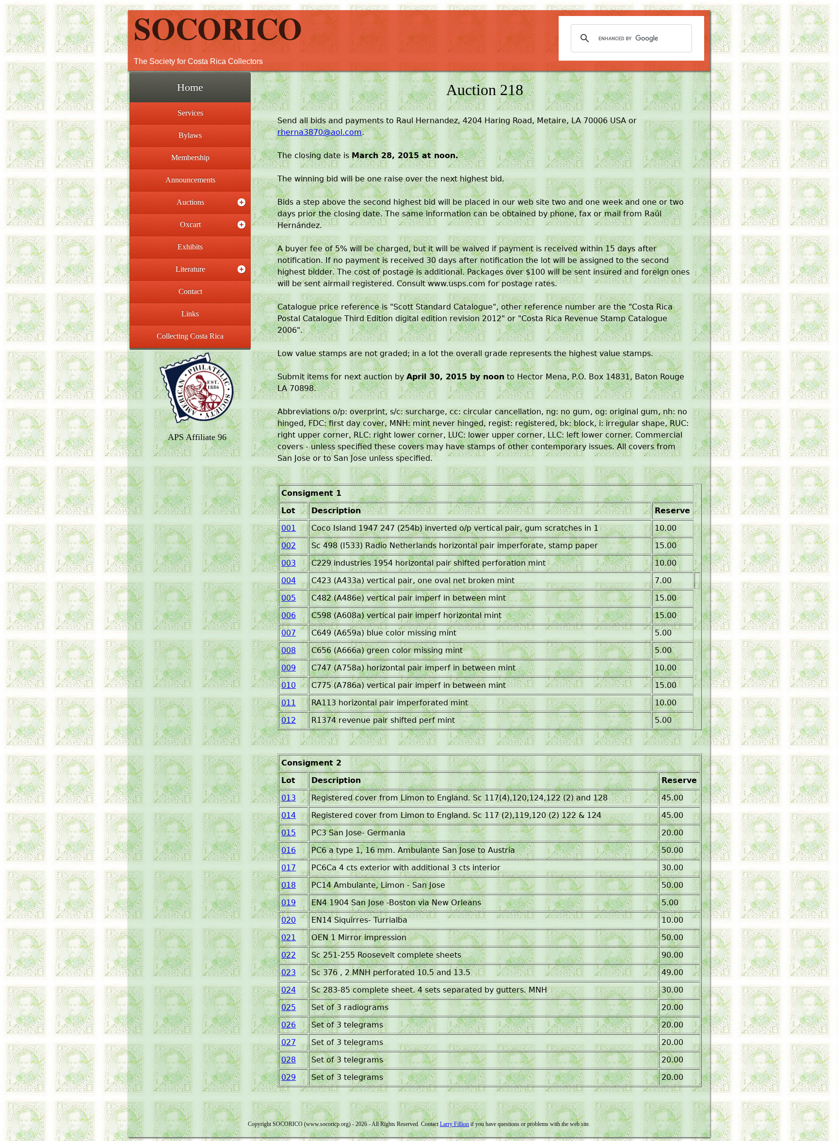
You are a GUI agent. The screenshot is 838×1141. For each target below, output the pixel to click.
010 (288, 685)
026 (288, 1024)
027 (288, 1042)
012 (288, 720)
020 (288, 920)
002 (288, 545)
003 (288, 563)
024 (288, 989)
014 (288, 815)
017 (288, 867)
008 (288, 650)
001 (288, 528)
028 (288, 1059)
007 (288, 632)
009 (288, 667)
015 (288, 832)
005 (288, 598)
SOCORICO (218, 27)
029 (288, 1077)
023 (288, 972)
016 (288, 850)
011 (288, 702)
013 (288, 797)
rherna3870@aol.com (319, 132)
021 (288, 937)
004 (288, 580)
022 (288, 955)
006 (288, 615)
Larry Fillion (454, 1124)
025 (288, 1007)
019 (288, 902)
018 (288, 885)
